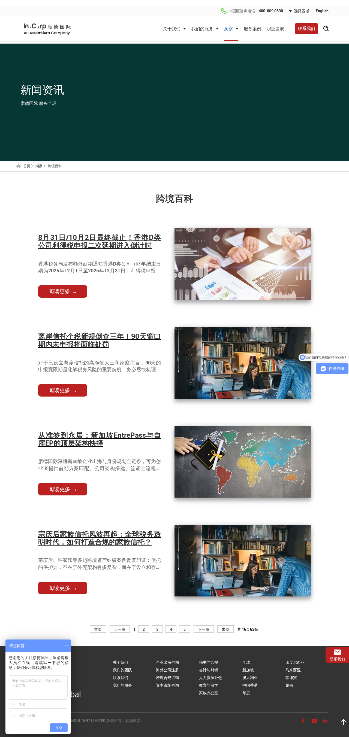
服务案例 (252, 28)
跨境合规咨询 (167, 677)
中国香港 (250, 685)
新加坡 (248, 670)
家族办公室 (208, 693)
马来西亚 (293, 670)
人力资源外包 (210, 677)
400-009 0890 (271, 11)
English (322, 11)
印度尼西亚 (295, 662)
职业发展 (275, 28)
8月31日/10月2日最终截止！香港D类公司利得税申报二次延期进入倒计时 (99, 241)
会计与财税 (208, 670)
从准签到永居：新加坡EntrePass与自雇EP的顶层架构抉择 (99, 439)
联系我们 (306, 28)
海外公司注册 (167, 670)
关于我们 (171, 28)
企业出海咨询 (167, 662)
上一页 (119, 629)
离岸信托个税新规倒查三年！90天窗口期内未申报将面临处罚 (99, 340)
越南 (289, 685)
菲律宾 (291, 677)
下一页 (203, 629)
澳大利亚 (250, 677)
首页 (26, 166)
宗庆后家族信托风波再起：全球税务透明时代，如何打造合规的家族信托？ (99, 538)
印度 (246, 693)
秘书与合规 (208, 662)
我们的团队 (122, 670)
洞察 (228, 28)
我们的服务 (202, 28)
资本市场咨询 (167, 685)
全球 (246, 662)
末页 (225, 629)
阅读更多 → (63, 291)
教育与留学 (208, 685)
